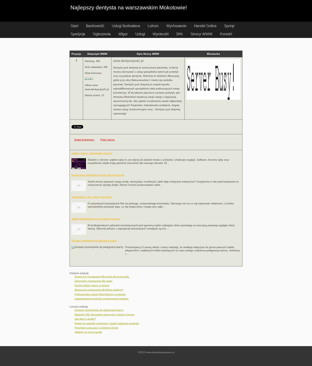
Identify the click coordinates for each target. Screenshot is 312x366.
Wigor (122, 34)
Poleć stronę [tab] (107, 139)
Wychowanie (176, 26)
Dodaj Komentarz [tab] (84, 139)
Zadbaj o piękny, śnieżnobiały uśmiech (92, 153)
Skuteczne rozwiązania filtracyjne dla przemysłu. (102, 276)
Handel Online (205, 26)
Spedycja (77, 34)
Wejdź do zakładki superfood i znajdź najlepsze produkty (107, 323)
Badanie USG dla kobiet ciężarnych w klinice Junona (104, 314)
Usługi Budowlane (126, 26)
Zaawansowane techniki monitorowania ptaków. (102, 298)
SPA (179, 34)
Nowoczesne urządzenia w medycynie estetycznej (98, 175)
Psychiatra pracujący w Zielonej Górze (96, 327)
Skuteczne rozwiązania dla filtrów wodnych (99, 290)
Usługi (140, 34)
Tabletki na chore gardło (88, 332)
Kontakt (226, 34)
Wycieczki (160, 34)
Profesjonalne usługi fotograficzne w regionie (100, 294)
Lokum (153, 26)
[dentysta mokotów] (213, 99)
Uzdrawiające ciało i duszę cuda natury (92, 197)
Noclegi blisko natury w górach (92, 285)
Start (74, 26)
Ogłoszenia (101, 34)
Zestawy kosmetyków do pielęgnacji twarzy (94, 240)
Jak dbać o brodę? (85, 319)
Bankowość (95, 26)
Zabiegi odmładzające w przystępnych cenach (96, 219)
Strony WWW (201, 34)
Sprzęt (229, 26)
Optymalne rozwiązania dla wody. (94, 281)
